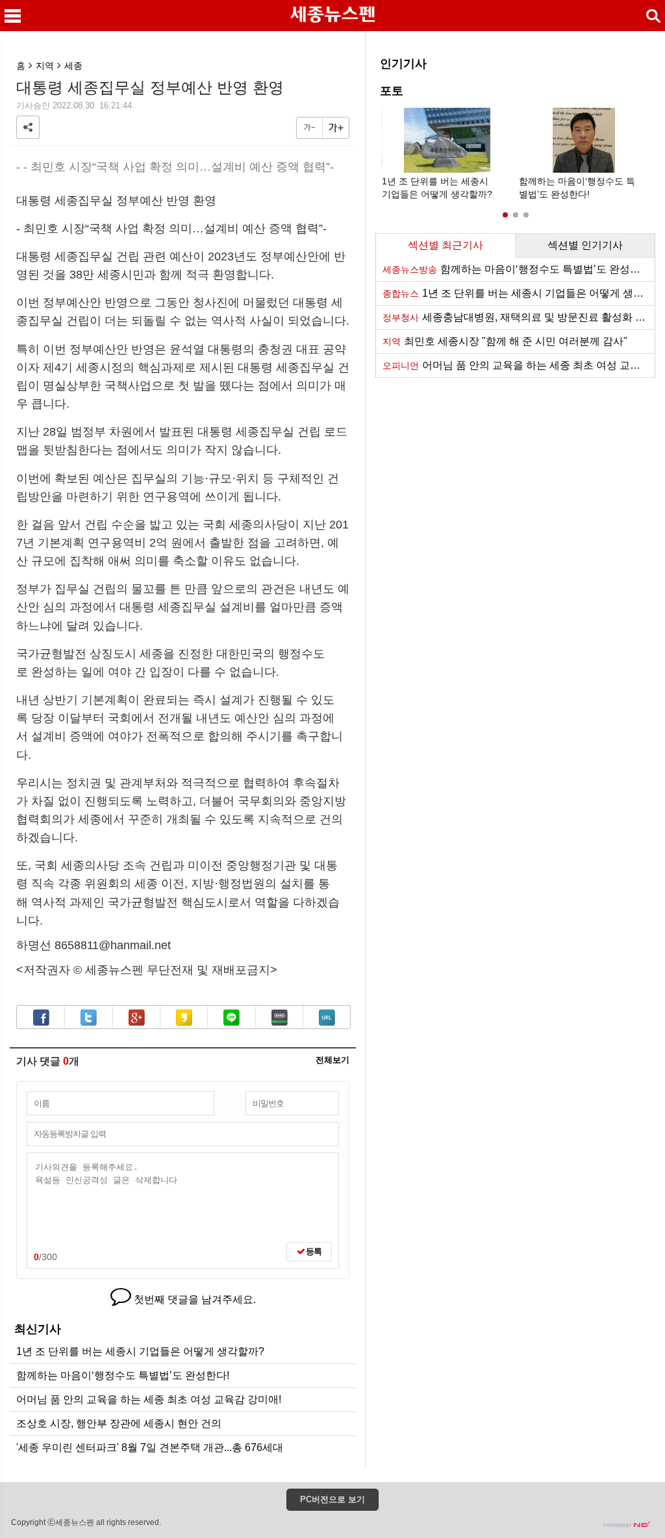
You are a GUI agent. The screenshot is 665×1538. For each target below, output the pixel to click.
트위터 (89, 1018)
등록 (313, 1251)
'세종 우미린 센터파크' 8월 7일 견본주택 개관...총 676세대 (149, 1447)
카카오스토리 (184, 1018)
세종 (73, 65)
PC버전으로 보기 (332, 1499)
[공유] (28, 127)
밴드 (279, 1018)
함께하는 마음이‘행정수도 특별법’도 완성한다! (122, 1375)
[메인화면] (332, 15)
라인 (231, 1018)
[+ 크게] (336, 128)
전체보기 (332, 1060)
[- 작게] (310, 128)
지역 (45, 65)
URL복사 (327, 1018)
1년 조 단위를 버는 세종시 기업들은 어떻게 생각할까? (140, 1351)
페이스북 (41, 1018)
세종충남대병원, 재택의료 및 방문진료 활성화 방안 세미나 (519, 317)
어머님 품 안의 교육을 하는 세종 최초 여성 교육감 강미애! (148, 1399)
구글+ (137, 1018)
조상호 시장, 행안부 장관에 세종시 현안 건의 (118, 1423)
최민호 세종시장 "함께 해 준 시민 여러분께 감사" (505, 341)
